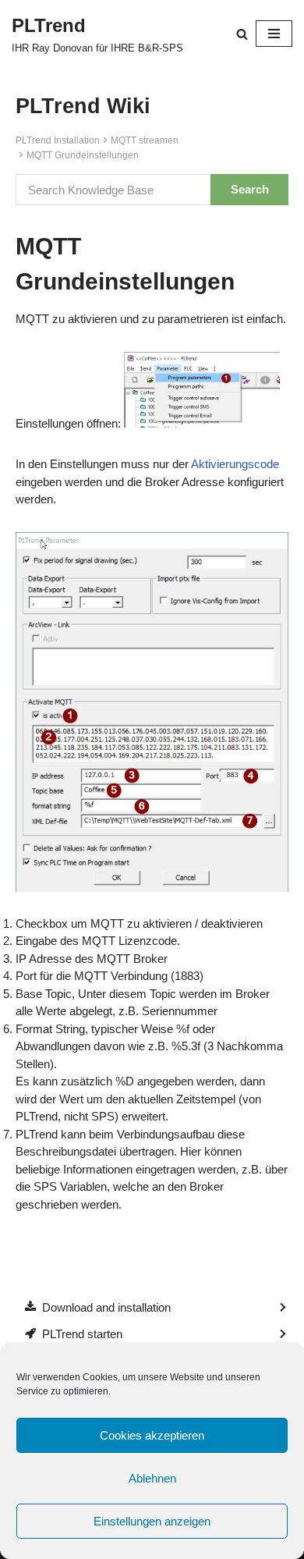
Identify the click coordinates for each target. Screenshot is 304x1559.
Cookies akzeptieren (152, 1435)
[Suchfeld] (242, 34)
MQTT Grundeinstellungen (83, 155)
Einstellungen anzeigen (152, 1521)
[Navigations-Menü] (274, 33)
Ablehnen (152, 1478)
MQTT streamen (145, 140)
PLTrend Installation (58, 140)
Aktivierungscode (235, 464)
